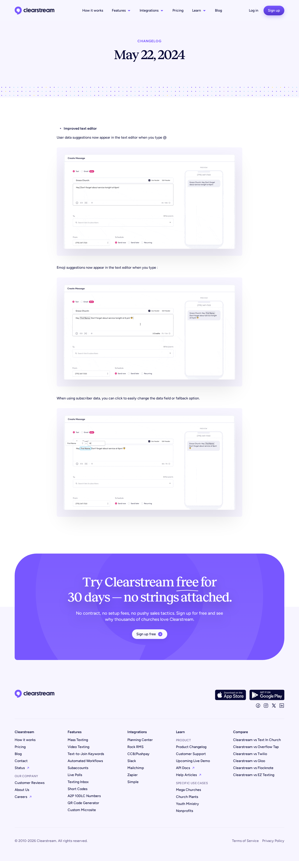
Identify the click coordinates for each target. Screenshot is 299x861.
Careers (21, 797)
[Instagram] (266, 705)
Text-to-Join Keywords (86, 754)
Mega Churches (188, 790)
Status (20, 768)
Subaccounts (78, 768)
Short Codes (77, 789)
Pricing (177, 10)
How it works (92, 10)
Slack (131, 761)
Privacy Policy (273, 841)
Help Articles (186, 775)
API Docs (183, 768)
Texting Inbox (78, 782)
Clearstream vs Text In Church (257, 740)
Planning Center (140, 740)
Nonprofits (184, 811)
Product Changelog (191, 747)
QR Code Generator (83, 803)
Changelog (149, 41)
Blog (218, 10)
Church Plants (187, 797)
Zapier (132, 775)
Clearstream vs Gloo (249, 761)
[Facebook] (258, 705)
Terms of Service (245, 841)
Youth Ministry (187, 804)
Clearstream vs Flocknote (253, 768)
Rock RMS (135, 747)
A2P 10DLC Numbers (84, 796)
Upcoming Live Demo (193, 761)
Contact (21, 761)
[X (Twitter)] (273, 705)
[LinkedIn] (281, 705)
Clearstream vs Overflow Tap (256, 747)
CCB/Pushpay (138, 754)
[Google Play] (267, 695)
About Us (22, 790)
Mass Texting (78, 740)
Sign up (274, 10)
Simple (133, 782)
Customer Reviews (29, 783)
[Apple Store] (230, 695)
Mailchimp (135, 768)
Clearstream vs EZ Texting (253, 775)
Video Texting (78, 747)
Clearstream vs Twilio (250, 754)
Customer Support (191, 754)
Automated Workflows (85, 761)
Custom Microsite (82, 810)
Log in (253, 10)
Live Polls (75, 775)
